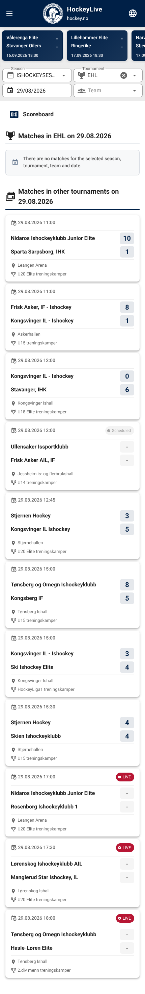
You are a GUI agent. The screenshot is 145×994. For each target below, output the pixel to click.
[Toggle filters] (133, 13)
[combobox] (37, 75)
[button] (124, 75)
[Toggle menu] (9, 13)
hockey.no (77, 18)
